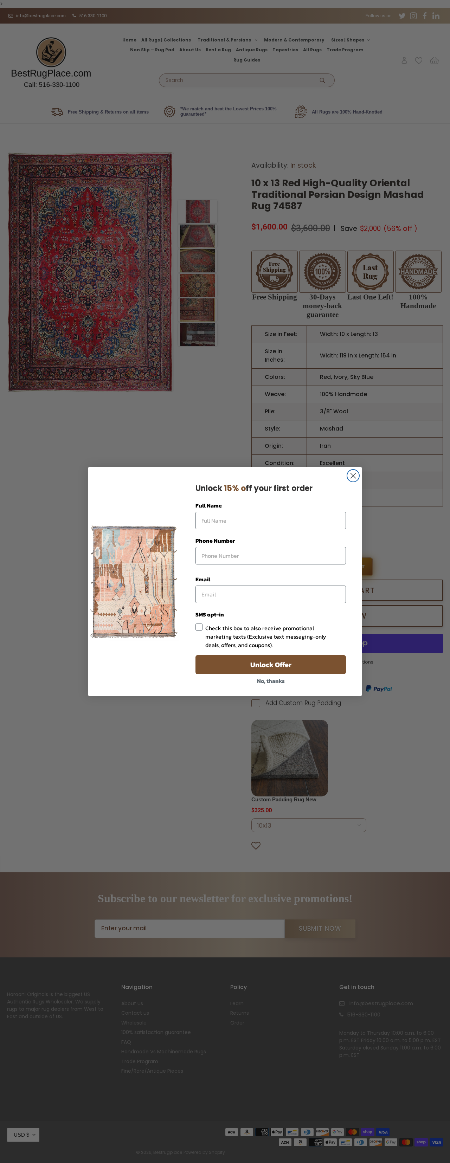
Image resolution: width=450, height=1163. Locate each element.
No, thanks (271, 681)
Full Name (208, 505)
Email (202, 579)
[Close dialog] (353, 476)
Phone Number (215, 540)
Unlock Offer (270, 664)
